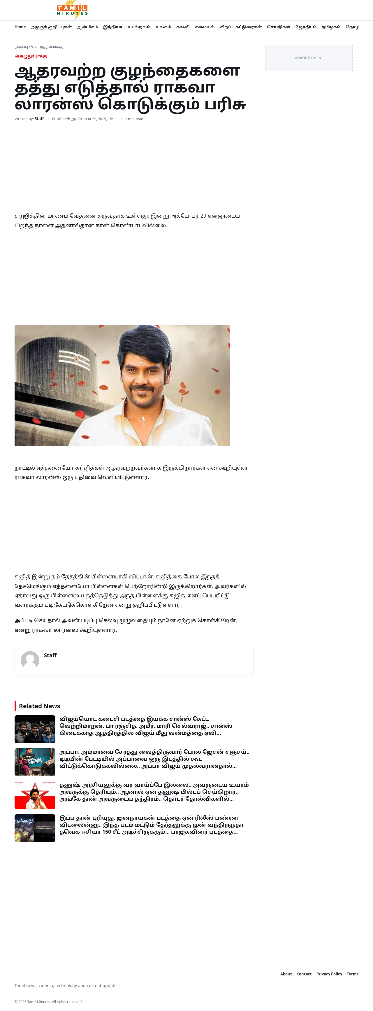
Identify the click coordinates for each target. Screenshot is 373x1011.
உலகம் (163, 26)
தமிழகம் (331, 26)
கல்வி (183, 26)
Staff (39, 118)
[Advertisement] (134, 168)
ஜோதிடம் (305, 26)
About (286, 974)
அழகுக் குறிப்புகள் (51, 26)
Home (20, 26)
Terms (352, 974)
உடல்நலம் (139, 26)
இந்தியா (112, 26)
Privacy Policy (329, 974)
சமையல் (205, 26)
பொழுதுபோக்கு (47, 46)
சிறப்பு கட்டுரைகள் (241, 26)
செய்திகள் (278, 26)
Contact (304, 974)
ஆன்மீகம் (87, 26)
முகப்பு (21, 46)
